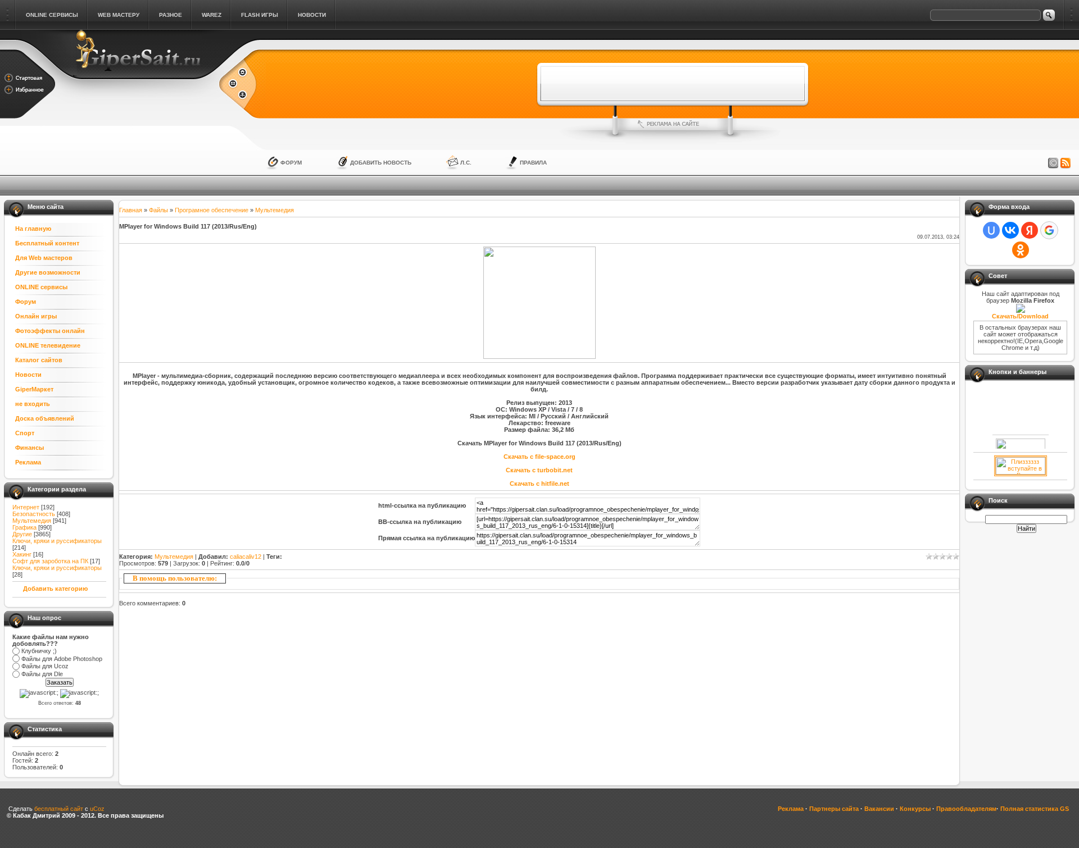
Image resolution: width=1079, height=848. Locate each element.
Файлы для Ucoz (45, 666)
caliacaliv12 (245, 556)
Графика (24, 527)
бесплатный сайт (58, 808)
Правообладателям (966, 808)
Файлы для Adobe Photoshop (61, 658)
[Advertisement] (672, 84)
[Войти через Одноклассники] (1020, 249)
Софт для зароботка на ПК (50, 561)
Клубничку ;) (39, 651)
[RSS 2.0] (1065, 163)
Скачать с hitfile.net (539, 483)
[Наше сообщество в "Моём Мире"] (1020, 472)
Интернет (25, 507)
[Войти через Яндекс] (1029, 230)
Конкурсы (915, 808)
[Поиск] (1049, 15)
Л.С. (466, 162)
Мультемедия (31, 520)
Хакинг (21, 554)
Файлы (158, 210)
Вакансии (879, 808)
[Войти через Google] (1049, 230)
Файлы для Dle (42, 674)
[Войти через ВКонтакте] (1010, 230)
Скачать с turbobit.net (539, 470)
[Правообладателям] (1053, 163)
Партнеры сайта (834, 808)
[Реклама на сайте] (673, 124)
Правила (533, 162)
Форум (291, 162)
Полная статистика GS (1034, 808)
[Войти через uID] (991, 230)
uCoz (97, 808)
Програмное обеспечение (211, 210)
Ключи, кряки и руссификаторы (57, 540)
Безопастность (33, 513)
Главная (130, 210)
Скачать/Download (1020, 316)
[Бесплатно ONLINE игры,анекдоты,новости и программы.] (137, 74)
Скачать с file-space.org (539, 456)
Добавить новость (380, 162)
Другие (22, 534)
